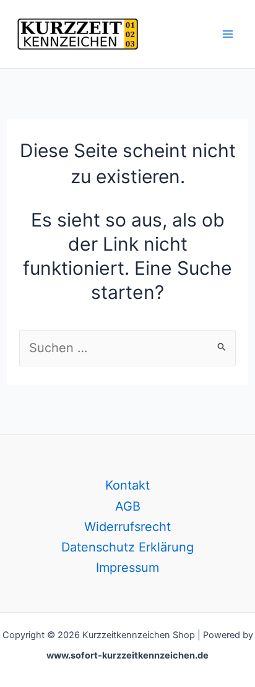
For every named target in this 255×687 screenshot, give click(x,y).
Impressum (127, 567)
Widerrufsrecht (127, 526)
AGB (127, 506)
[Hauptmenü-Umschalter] (228, 34)
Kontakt (127, 485)
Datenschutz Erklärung (127, 547)
